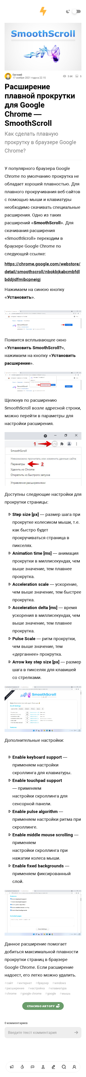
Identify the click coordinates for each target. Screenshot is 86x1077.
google (50, 993)
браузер (42, 983)
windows (59, 983)
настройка (36, 988)
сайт (9, 983)
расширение (14, 988)
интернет (24, 983)
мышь (65, 993)
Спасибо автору (41, 1006)
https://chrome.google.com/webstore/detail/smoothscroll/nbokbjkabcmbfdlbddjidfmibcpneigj (42, 271)
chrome (11, 993)
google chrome (31, 993)
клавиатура (57, 988)
